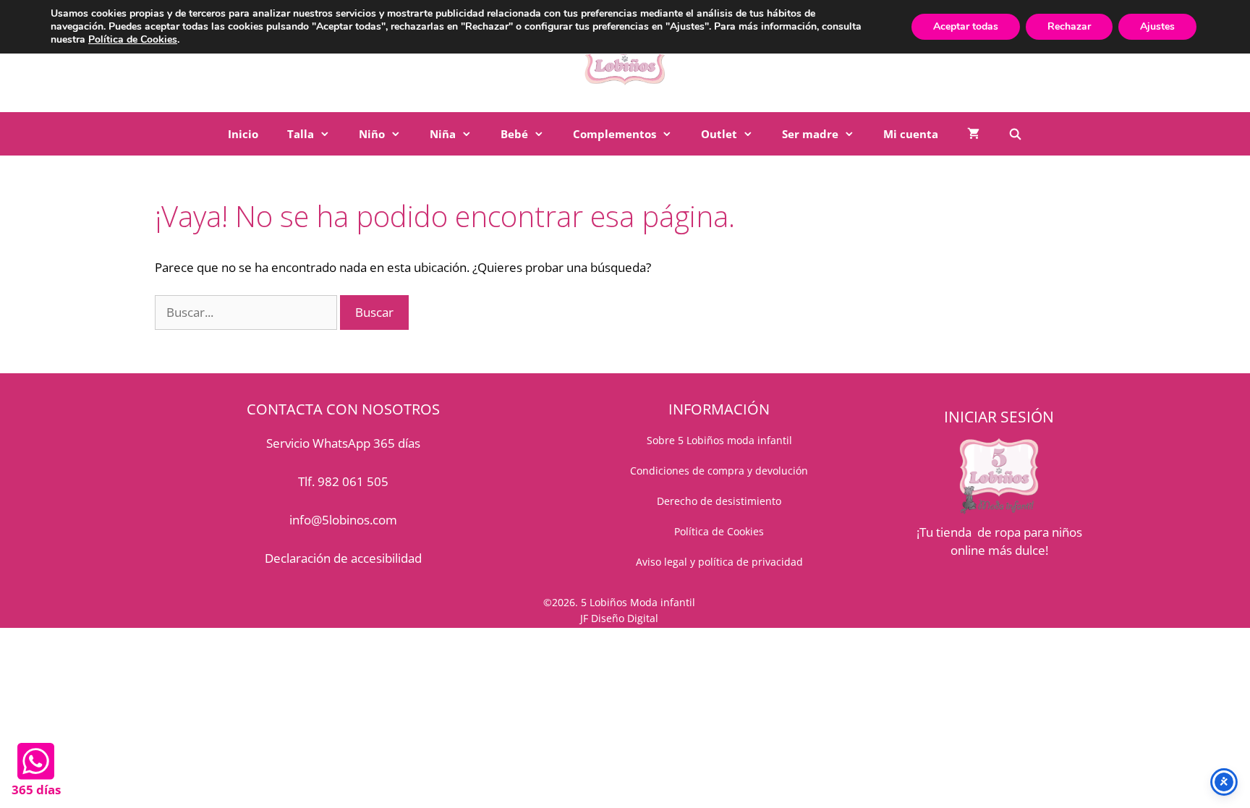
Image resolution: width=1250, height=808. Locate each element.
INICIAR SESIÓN (999, 417)
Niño (372, 134)
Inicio (243, 134)
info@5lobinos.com (343, 519)
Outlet (719, 134)
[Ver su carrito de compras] (973, 134)
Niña (443, 134)
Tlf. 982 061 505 (343, 481)
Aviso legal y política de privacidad (719, 562)
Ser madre (810, 134)
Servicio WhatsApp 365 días (343, 443)
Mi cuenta (910, 134)
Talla (300, 134)
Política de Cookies (132, 39)
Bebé (514, 134)
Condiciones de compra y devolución (719, 470)
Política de (700, 531)
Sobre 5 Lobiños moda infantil (719, 440)
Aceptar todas (965, 26)
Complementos (614, 134)
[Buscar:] (247, 312)
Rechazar (1069, 26)
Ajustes (1157, 26)
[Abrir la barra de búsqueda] (1015, 134)
